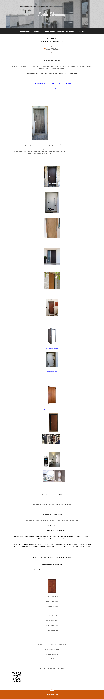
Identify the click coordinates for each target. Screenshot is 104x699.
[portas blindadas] (52, 256)
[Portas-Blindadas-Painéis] (54, 475)
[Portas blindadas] (52, 228)
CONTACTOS (80, 31)
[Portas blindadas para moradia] (52, 176)
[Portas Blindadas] (52, 202)
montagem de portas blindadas (65, 31)
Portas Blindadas (25, 31)
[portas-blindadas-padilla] (53, 422)
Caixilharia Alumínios (49, 31)
